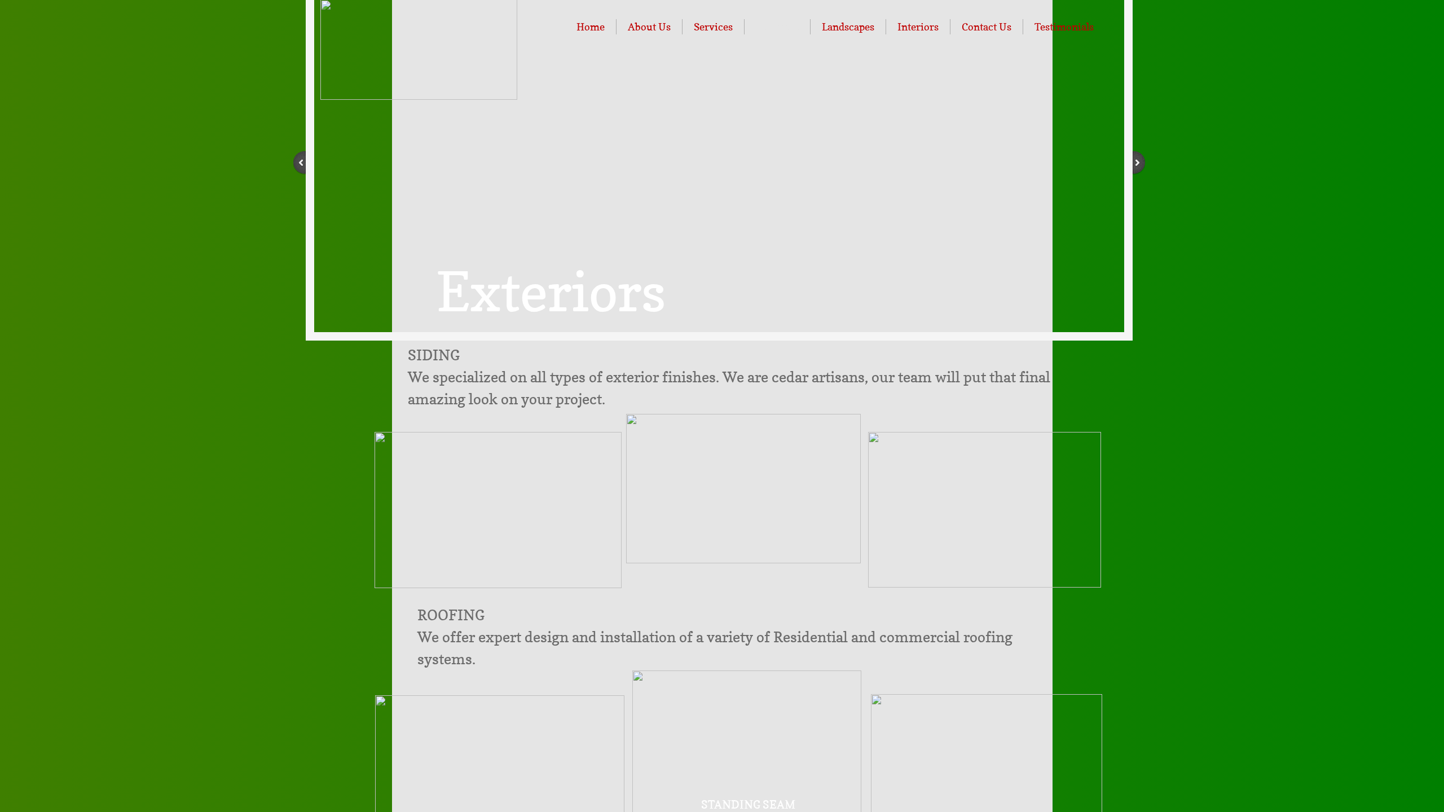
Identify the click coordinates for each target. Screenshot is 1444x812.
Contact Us (986, 27)
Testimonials (1064, 27)
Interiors (918, 27)
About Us (649, 27)
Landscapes (848, 27)
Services (713, 27)
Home (590, 27)
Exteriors (777, 27)
